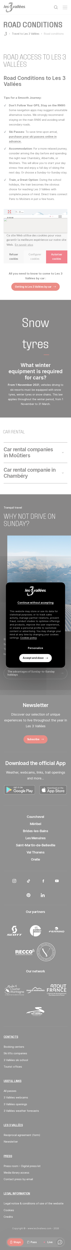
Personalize (35, 648)
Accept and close (33, 658)
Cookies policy (28, 637)
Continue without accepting (35, 602)
